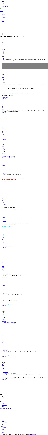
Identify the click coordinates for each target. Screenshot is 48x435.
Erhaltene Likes (3, 149)
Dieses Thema (1, 11)
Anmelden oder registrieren (5, 6)
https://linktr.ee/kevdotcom (5, 97)
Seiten (2, 15)
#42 (3, 79)
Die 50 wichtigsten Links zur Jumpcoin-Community (7, 60)
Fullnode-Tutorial (4, 321)
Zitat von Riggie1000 (5, 349)
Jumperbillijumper (15, 300)
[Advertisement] (21, 28)
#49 (3, 242)
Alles (2, 12)
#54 (3, 368)
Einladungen (3, 132)
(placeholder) (4, 427)
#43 (3, 109)
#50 (3, 269)
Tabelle (2, 402)
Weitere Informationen (31, 434)
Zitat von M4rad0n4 (5, 372)
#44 (3, 134)
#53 (3, 345)
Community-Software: (5, 408)
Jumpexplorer (3, 403)
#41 (3, 58)
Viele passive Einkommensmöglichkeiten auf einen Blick (8, 157)
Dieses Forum (3, 14)
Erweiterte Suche (3, 17)
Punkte (2, 55)
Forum (2, 16)
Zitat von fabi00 (5, 173)
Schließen (35, 434)
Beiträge (3, 56)
